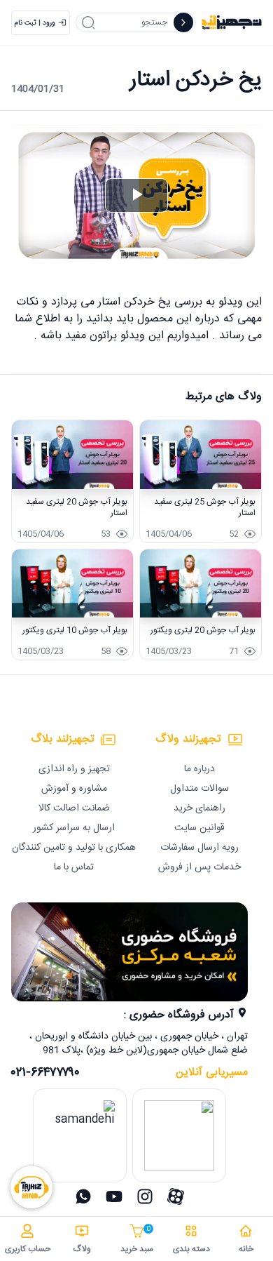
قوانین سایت (199, 828)
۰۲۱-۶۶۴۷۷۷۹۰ (45, 1073)
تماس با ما (74, 867)
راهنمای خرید (199, 808)
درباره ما (199, 769)
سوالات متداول (199, 788)
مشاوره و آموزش (74, 788)
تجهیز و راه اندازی (74, 769)
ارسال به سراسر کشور (74, 828)
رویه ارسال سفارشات (199, 847)
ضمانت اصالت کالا (74, 808)
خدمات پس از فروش (199, 867)
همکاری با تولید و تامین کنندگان (74, 847)
